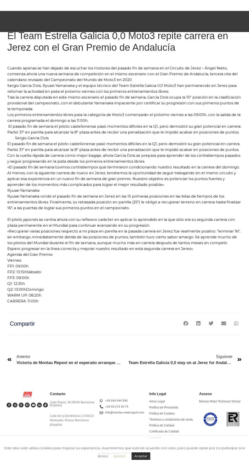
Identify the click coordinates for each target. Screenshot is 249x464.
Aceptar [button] (140, 456)
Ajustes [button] (119, 456)
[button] (185, 323)
